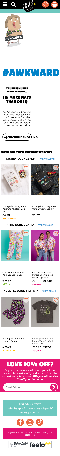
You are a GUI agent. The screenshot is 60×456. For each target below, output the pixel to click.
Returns (30, 412)
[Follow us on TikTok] (39, 422)
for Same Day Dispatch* (30, 408)
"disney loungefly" (30, 158)
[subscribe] (54, 387)
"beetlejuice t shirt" (30, 290)
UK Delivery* (30, 403)
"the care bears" (30, 224)
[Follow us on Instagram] (30, 422)
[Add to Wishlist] (26, 167)
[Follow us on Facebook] (20, 422)
